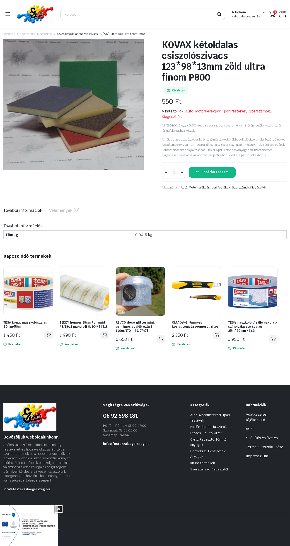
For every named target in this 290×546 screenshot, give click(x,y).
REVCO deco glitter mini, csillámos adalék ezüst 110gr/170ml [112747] (135, 326)
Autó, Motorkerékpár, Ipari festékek (215, 111)
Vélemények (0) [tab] (64, 210)
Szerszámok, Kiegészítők (36, 34)
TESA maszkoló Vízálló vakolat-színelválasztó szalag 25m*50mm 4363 (252, 326)
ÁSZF (250, 429)
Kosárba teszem (215, 172)
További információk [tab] (22, 210)
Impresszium (257, 456)
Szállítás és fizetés (262, 438)
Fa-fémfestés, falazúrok (208, 427)
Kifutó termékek (202, 463)
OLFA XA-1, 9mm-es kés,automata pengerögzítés (195, 324)
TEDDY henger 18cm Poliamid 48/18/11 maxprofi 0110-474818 (84, 324)
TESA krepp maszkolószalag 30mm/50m (25, 324)
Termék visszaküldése (264, 447)
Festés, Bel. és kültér (206, 433)
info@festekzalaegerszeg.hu (26, 489)
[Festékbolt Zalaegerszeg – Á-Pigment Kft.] (35, 14)
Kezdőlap (9, 34)
